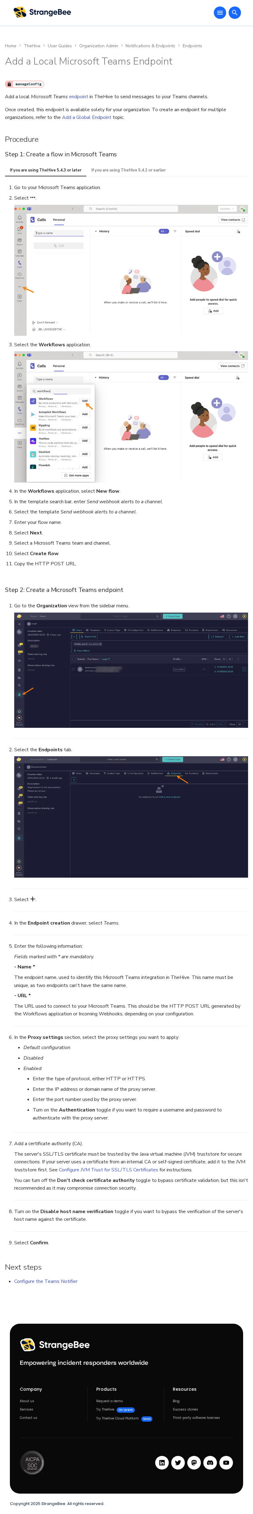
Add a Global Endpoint (86, 117)
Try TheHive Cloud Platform (123, 1418)
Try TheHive (114, 1409)
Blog (176, 1401)
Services (26, 1409)
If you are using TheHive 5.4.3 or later (45, 170)
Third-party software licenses (196, 1418)
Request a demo (109, 1401)
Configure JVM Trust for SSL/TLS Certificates (108, 1169)
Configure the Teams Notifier (45, 1281)
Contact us (28, 1418)
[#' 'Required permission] (9, 84)
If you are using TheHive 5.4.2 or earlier (128, 170)
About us (27, 1401)
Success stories (185, 1409)
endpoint (78, 96)
